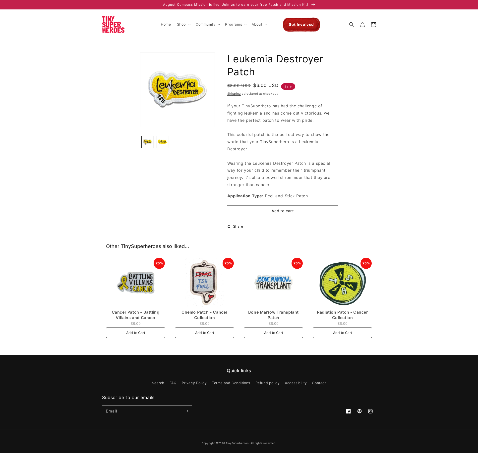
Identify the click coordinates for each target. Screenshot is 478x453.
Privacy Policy (194, 383)
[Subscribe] (186, 411)
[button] (183, 24)
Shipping (234, 93)
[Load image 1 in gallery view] (147, 142)
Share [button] (238, 226)
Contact (319, 383)
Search (158, 383)
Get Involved (301, 24)
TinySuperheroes (237, 443)
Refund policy (267, 383)
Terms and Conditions (231, 383)
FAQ (173, 383)
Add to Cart (135, 332)
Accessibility (296, 383)
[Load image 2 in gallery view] (162, 142)
